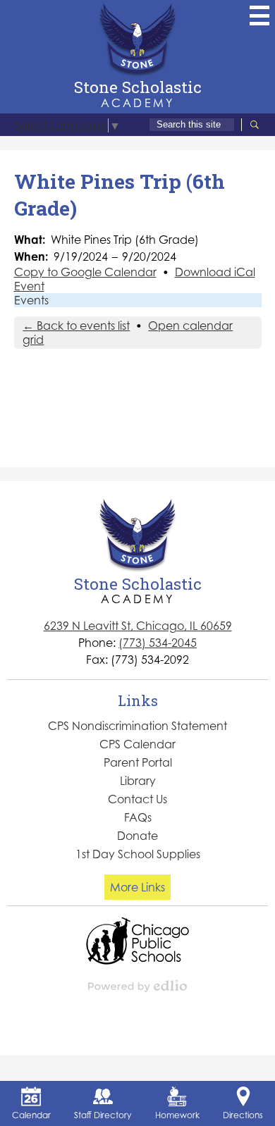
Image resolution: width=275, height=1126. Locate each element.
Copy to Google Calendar (85, 272)
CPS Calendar (137, 744)
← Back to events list (76, 325)
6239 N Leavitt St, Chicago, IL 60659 (138, 626)
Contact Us (137, 799)
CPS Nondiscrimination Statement (137, 726)
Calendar (31, 1115)
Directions (243, 1115)
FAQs (138, 817)
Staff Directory (102, 1115)
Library (138, 781)
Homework (177, 1115)
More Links (137, 887)
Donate (137, 836)
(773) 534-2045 (157, 643)
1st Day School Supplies (137, 854)
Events (31, 300)
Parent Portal (138, 762)
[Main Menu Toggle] (259, 15)
